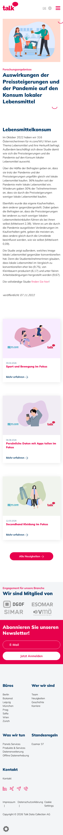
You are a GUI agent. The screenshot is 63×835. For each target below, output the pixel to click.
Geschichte (38, 702)
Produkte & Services (14, 747)
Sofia (5, 713)
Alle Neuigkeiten (30, 556)
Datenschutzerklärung (30, 802)
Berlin (6, 694)
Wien (6, 717)
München (8, 705)
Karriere (36, 705)
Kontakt (7, 778)
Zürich (6, 721)
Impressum (9, 802)
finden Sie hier (40, 281)
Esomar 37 (38, 744)
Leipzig (7, 702)
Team (35, 694)
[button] (6, 829)
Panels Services (11, 744)
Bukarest (8, 698)
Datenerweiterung (13, 751)
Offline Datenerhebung (16, 755)
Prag (5, 709)
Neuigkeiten (38, 698)
